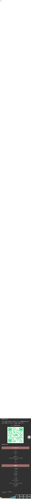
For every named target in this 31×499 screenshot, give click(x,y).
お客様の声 (16, 459)
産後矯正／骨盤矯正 (16, 484)
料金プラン (16, 453)
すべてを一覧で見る (16, 468)
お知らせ (7, 444)
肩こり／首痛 (15, 471)
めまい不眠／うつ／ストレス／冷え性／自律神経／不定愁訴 (15, 483)
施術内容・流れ (15, 452)
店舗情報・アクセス (16, 456)
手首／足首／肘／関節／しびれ (15, 480)
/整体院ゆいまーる (4, 492)
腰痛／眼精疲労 (15, 474)
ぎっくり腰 (16, 477)
